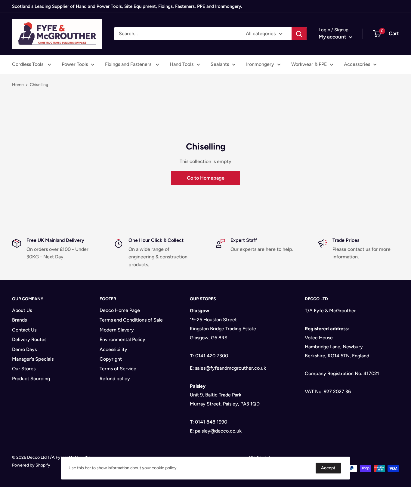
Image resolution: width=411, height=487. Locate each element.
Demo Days (24, 349)
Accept (328, 467)
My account (333, 37)
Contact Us (24, 330)
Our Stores (24, 368)
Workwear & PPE (309, 64)
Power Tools (75, 64)
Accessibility (113, 349)
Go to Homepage (205, 178)
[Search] (299, 33)
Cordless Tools (28, 64)
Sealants (220, 64)
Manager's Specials (33, 359)
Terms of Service (118, 368)
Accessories (357, 64)
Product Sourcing (31, 378)
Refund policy (115, 378)
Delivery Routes (29, 339)
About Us (22, 310)
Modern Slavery (117, 330)
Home (18, 84)
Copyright (111, 359)
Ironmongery (260, 64)
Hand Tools (181, 64)
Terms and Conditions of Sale (131, 320)
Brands (19, 320)
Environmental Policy (122, 339)
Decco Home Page (120, 310)
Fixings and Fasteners (129, 64)
